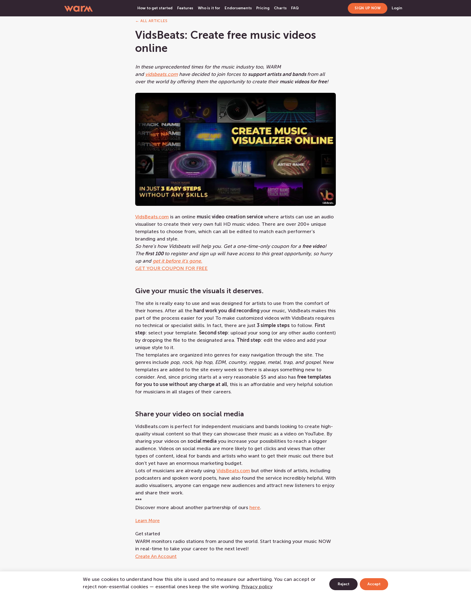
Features (185, 8)
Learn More (147, 520)
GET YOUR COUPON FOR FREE (171, 268)
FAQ (295, 8)
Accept (374, 584)
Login (397, 8)
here (254, 507)
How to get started (155, 8)
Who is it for (209, 8)
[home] (78, 8)
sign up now (368, 8)
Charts (280, 8)
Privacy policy (257, 587)
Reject (343, 584)
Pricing (263, 8)
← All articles (151, 21)
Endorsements (238, 8)
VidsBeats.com (152, 217)
